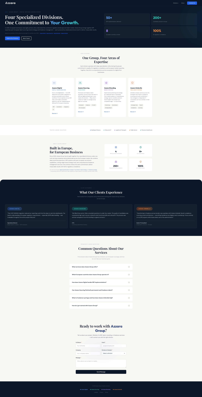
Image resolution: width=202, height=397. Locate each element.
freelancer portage (93, 169)
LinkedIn (96, 392)
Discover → (54, 113)
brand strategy (83, 169)
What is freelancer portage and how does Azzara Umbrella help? (92, 298)
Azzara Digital (43, 33)
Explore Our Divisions (12, 38)
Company (78, 350)
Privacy (101, 392)
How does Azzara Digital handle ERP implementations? (89, 282)
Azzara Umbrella (64, 33)
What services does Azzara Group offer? (85, 267)
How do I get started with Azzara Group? (85, 305)
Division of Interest (107, 350)
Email (103, 342)
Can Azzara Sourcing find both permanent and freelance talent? (92, 290)
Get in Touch (26, 38)
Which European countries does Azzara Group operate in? (90, 274)
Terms (106, 392)
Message (78, 357)
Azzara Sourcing (49, 33)
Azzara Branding (57, 33)
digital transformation (64, 169)
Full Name (79, 342)
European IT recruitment (75, 169)
